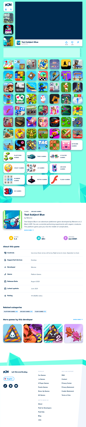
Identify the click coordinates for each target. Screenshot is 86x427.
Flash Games (40, 311)
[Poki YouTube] (16, 386)
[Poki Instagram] (11, 386)
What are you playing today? (10, 10)
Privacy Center (67, 383)
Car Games (42, 375)
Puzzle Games (43, 387)
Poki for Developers (44, 408)
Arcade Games (36, 211)
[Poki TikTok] (5, 386)
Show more (28, 230)
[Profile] (5, 10)
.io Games (41, 379)
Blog (39, 416)
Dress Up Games (44, 391)
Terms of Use (66, 395)
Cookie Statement (68, 391)
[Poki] (8, 4)
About (40, 404)
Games (26, 211)
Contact (64, 379)
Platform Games (11, 311)
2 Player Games (43, 383)
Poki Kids (41, 412)
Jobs (39, 420)
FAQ (63, 375)
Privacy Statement (68, 387)
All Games (41, 395)
